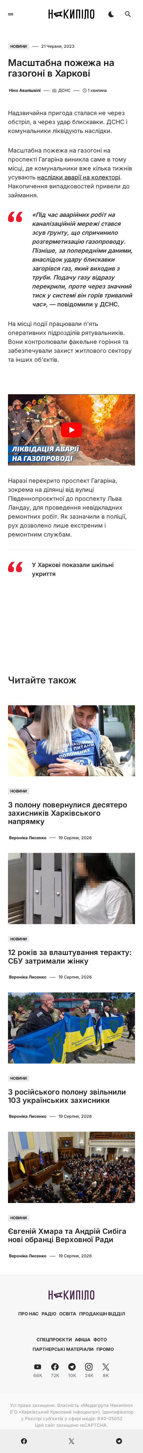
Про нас (28, 1313)
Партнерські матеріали (63, 1349)
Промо (105, 1349)
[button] (10, 14)
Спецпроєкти (54, 1339)
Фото (100, 1339)
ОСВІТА (67, 1313)
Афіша (82, 1339)
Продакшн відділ (102, 1313)
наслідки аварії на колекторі (78, 177)
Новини (18, 46)
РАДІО (49, 1313)
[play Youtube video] (71, 430)
